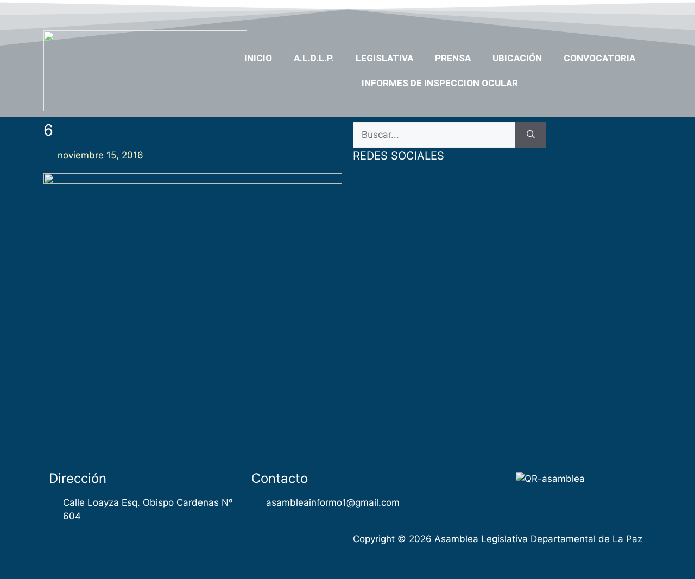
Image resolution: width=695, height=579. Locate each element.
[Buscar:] (434, 135)
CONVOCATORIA (599, 58)
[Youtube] (599, 12)
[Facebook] (557, 12)
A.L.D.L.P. (314, 58)
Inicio (258, 58)
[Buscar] (530, 135)
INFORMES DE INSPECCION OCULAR (440, 83)
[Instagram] (620, 12)
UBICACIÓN (517, 58)
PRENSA (453, 58)
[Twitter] (578, 12)
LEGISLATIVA (384, 58)
